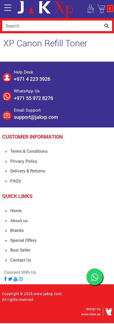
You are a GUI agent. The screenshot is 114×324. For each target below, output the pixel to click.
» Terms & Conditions (26, 151)
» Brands (14, 230)
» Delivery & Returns (25, 171)
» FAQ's (13, 181)
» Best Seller (17, 250)
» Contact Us (18, 260)
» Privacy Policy (21, 161)
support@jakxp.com (36, 117)
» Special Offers (21, 240)
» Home (13, 210)
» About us (16, 220)
